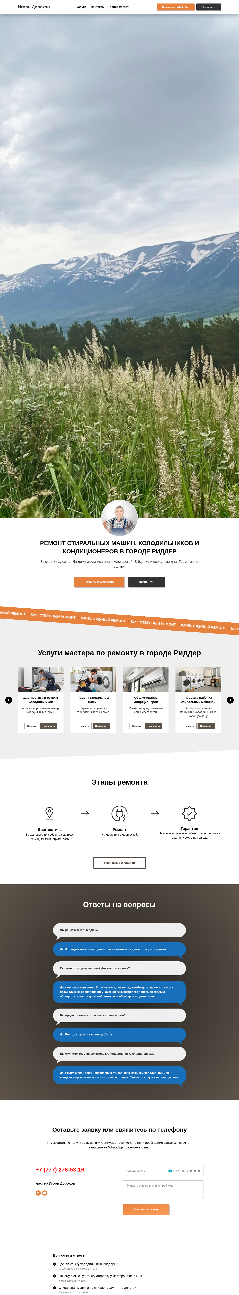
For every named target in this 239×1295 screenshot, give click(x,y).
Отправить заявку (146, 1209)
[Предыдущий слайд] (8, 700)
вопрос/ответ (119, 6)
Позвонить (208, 7)
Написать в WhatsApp (175, 7)
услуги (81, 6)
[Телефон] (38, 1193)
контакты (97, 6)
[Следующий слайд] (230, 700)
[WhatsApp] (44, 1193)
